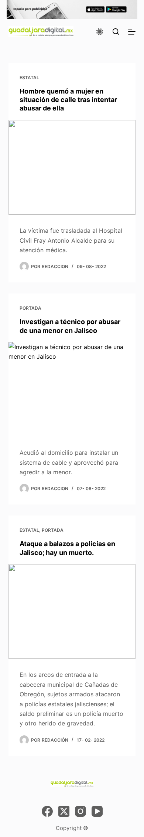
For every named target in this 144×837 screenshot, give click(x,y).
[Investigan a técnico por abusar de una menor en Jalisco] (71, 389)
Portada (30, 308)
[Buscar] (116, 31)
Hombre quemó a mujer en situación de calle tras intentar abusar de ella (68, 99)
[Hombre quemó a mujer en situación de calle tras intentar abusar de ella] (71, 167)
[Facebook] (47, 811)
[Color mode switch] (99, 31)
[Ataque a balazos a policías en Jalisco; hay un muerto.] (71, 611)
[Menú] (132, 31)
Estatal (29, 77)
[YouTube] (97, 811)
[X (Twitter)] (63, 811)
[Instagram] (80, 811)
